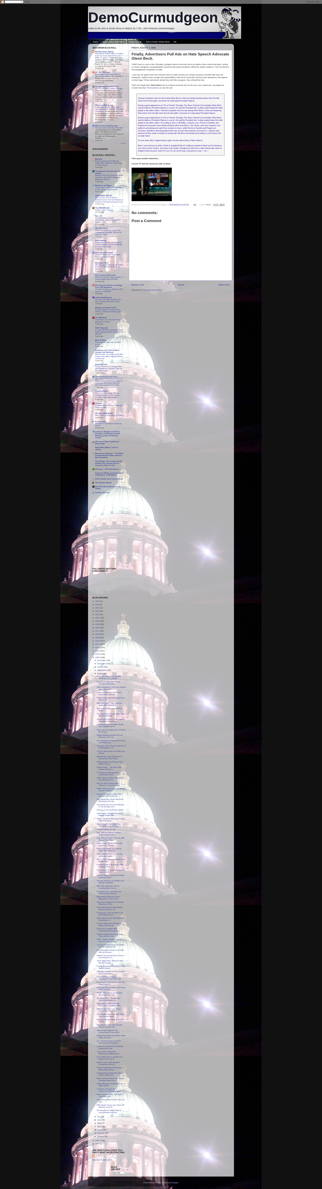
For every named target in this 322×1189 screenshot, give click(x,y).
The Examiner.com (155, 88)
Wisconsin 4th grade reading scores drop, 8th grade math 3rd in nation (108, 301)
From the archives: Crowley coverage (109, 88)
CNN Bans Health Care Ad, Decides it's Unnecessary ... (111, 972)
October (100, 667)
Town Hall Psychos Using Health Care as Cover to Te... (109, 908)
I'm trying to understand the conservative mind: (108, 774)
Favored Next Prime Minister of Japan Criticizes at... (109, 924)
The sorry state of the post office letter (109, 128)
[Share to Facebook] (221, 205)
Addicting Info (101, 364)
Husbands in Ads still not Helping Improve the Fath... (110, 1047)
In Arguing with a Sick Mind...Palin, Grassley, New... (110, 866)
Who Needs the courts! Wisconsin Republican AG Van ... (110, 800)
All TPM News (101, 318)
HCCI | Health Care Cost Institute (109, 479)
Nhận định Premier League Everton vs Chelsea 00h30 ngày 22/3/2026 (109, 278)
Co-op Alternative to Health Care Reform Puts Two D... (110, 1058)
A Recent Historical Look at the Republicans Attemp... (109, 693)
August (100, 674)
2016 (97, 634)
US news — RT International (107, 469)
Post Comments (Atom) (151, 290)
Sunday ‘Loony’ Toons (103, 210)
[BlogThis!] (216, 205)
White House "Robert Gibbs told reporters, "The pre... (109, 844)
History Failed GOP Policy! (113, 42)
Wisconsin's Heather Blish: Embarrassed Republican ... (109, 930)
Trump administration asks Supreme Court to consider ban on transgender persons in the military (108, 245)
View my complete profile (102, 1160)
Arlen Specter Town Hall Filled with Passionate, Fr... (110, 919)
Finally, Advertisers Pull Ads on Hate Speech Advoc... (111, 967)
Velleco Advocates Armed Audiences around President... (111, 790)
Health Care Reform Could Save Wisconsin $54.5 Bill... (109, 994)
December (101, 660)
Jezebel (98, 403)
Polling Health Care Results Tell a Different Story (110, 763)
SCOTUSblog (100, 240)
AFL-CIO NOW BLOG (104, 413)
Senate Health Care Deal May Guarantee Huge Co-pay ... (108, 825)
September (102, 670)
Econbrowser (100, 422)
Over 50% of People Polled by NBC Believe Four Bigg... (111, 839)
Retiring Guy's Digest (104, 52)
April (99, 1127)
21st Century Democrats (105, 275)
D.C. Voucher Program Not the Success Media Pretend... (109, 1042)
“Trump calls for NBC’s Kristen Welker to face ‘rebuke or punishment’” (109, 189)
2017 (97, 631)
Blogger (175, 1183)
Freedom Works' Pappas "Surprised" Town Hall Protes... (110, 978)
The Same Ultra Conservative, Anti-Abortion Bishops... (111, 715)
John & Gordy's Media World (157, 42)
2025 (97, 605)
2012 (97, 648)
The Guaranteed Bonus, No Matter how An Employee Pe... (110, 946)
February (101, 1133)
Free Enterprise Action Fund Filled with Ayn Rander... (110, 951)
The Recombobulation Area (106, 86)
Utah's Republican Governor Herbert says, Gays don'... (111, 688)
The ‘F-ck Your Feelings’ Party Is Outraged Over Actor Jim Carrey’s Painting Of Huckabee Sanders (107, 395)
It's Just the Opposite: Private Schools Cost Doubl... (108, 683)
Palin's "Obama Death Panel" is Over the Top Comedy (109, 940)
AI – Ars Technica (102, 72)
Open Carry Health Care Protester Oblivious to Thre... (110, 903)
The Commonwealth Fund (106, 377)
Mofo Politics (100, 340)
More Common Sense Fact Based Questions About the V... (110, 1079)
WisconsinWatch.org (104, 105)
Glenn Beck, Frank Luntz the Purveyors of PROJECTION (108, 1005)
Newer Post (137, 284)
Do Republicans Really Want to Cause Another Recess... (109, 1111)
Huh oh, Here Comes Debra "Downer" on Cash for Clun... (109, 784)
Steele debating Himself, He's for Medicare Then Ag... (110, 736)
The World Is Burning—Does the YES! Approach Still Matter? (109, 290)
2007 (97, 1144)
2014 (97, 641)
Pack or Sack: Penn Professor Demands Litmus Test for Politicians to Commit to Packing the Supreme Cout (109, 200)
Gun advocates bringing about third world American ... (111, 742)
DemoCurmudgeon (153, 17)
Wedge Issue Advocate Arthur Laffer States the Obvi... (111, 1037)
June (99, 1120)
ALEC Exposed (101, 328)
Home (95, 42)
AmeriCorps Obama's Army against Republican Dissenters (111, 720)
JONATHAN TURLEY (103, 196)
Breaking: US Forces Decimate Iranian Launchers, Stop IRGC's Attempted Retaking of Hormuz (109, 177)
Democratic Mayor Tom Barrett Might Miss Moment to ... (109, 850)
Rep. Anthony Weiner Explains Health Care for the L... (109, 834)
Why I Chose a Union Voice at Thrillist (109, 415)
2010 (97, 654)
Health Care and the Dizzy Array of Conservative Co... (110, 956)
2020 (97, 621)
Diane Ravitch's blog (104, 253)
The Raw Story (101, 228)
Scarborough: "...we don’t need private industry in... (109, 768)
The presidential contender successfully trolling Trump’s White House (108, 220)
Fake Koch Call (135, 42)
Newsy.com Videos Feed (105, 308)
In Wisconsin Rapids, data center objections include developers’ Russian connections (109, 109)
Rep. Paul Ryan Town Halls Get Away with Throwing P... (109, 704)
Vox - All (98, 216)
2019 (97, 624)
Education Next (101, 263)
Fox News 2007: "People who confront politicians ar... (108, 999)
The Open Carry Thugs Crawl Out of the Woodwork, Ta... (111, 747)
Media (208, 205)
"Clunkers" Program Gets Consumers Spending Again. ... (110, 1090)
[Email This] (214, 205)
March (100, 1130)
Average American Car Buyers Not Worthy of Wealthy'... (110, 882)
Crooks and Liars (102, 492)
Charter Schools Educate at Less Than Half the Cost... (110, 935)
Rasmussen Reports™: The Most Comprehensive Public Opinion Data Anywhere (109, 455)
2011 (97, 651)
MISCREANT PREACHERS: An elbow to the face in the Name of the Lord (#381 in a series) (109, 56)
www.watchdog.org (103, 297)
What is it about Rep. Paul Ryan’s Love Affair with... (110, 1095)
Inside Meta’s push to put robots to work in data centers (107, 75)
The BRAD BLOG (102, 208)
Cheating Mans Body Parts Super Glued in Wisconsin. (110, 1074)
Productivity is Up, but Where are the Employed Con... (110, 914)
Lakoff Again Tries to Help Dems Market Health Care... (109, 814)
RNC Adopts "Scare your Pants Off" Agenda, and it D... (111, 1106)
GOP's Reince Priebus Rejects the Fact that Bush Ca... (110, 779)
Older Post (224, 284)
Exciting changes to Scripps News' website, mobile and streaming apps (108, 311)
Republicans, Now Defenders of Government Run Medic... (109, 758)
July (99, 1117)
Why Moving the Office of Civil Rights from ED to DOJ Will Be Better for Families (109, 267)
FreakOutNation (102, 391)
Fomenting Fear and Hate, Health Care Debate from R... (110, 725)
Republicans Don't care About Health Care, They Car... (108, 1010)
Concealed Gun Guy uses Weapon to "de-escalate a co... (110, 806)
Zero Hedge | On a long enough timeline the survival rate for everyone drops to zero (108, 463)
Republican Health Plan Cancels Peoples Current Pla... (109, 1026)
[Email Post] (194, 205)
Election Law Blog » (103, 185)
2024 (97, 608)
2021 (97, 618)
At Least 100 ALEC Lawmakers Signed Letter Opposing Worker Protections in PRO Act (109, 332)
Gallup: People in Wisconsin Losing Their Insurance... (111, 820)
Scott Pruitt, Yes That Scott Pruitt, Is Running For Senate (108, 321)
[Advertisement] (100, 513)
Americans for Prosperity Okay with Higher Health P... (111, 871)
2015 (97, 638)
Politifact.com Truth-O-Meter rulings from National (107, 351)
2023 (97, 611)
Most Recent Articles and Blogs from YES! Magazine (108, 286)
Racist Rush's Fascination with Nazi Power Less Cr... (111, 983)
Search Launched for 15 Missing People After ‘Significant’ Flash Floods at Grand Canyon (109, 163)
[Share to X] (219, 205)
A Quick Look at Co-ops (106, 829)
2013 (97, 644)
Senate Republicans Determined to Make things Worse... (111, 1069)
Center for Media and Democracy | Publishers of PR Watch (109, 474)
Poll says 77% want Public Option (110, 810)
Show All (123, 143)
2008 (97, 1141)
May (99, 1123)
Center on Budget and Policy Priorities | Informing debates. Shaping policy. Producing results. (107, 435)
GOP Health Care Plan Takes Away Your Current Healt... (111, 1015)
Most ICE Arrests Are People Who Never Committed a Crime (107, 256)
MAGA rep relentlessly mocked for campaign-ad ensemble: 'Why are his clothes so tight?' (108, 232)
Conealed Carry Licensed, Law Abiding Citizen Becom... (109, 892)
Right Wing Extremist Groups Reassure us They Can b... (108, 898)
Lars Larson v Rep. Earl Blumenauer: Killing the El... (108, 1053)
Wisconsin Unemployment (106, 126)
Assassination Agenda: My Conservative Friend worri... (109, 1031)
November (101, 664)
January (100, 1136)
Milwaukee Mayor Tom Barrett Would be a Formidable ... (109, 677)
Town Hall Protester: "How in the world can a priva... (109, 855)
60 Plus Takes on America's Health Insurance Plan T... (110, 876)
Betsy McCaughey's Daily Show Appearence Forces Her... (109, 795)
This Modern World (103, 483)
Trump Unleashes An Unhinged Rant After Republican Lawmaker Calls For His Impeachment (108, 369)
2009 (97, 657)
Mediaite (98, 159)
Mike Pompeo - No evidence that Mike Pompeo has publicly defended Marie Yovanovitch (109, 356)
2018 (97, 628)
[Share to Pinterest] (223, 205)
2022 (97, 614)
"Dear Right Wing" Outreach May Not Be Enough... (110, 962)
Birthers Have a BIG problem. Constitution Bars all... (108, 1063)
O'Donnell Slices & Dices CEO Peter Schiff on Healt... (111, 989)
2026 (97, 601)
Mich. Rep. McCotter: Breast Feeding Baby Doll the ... (108, 887)
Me (175, 42)
